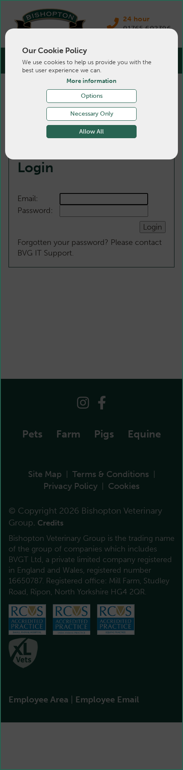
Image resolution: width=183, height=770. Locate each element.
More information (91, 81)
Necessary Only (91, 113)
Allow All (91, 131)
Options (92, 95)
